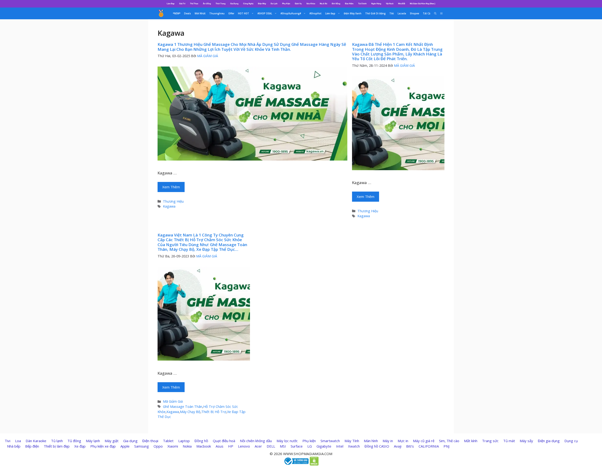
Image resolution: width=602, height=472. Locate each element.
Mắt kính (470, 440)
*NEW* (176, 13)
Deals (187, 13)
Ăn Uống (207, 4)
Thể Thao (194, 4)
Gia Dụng (234, 4)
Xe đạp (80, 446)
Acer (258, 446)
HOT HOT (243, 13)
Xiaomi (172, 446)
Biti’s (410, 446)
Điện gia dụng (549, 440)
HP (230, 446)
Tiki (391, 13)
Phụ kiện (309, 440)
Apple (125, 446)
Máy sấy (526, 440)
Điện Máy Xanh (352, 13)
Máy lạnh (93, 440)
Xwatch (354, 446)
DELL (271, 446)
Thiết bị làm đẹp (57, 446)
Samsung (141, 446)
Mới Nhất (200, 13)
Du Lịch (274, 4)
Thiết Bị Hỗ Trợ (213, 411)
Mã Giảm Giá (173, 401)
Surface (297, 446)
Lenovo (244, 446)
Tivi (7, 440)
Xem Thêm (171, 187)
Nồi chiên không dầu (256, 440)
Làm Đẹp (170, 4)
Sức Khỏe (310, 4)
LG (309, 446)
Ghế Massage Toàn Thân (182, 406)
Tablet (168, 440)
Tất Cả (426, 13)
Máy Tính (352, 440)
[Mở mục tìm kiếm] (435, 13)
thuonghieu (217, 13)
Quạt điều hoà (224, 440)
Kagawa (169, 206)
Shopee (414, 13)
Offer (231, 13)
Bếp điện (32, 446)
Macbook (203, 446)
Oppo (158, 446)
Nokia (187, 446)
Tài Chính (362, 4)
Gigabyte (324, 446)
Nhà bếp (13, 446)
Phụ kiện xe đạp (103, 446)
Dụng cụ (571, 440)
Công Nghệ (248, 4)
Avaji (397, 446)
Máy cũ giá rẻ (423, 440)
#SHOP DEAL (264, 13)
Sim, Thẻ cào (449, 440)
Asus (219, 446)
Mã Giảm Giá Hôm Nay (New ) (422, 4)
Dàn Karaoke (36, 440)
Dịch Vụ (298, 4)
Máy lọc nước (287, 440)
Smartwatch (330, 440)
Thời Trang (221, 4)
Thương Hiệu (173, 201)
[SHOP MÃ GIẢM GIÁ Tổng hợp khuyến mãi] (161, 13)
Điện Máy (262, 4)
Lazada (402, 13)
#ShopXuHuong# (291, 13)
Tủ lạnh (57, 440)
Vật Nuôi (389, 4)
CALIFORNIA (429, 446)
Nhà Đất (401, 4)
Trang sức (490, 440)
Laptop (184, 440)
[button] (441, 13)
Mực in (403, 440)
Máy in (388, 440)
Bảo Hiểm (349, 4)
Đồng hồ (201, 440)
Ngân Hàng (376, 4)
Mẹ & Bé (323, 4)
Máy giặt (112, 440)
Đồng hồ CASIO (376, 446)
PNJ (446, 446)
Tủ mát (509, 440)
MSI (283, 446)
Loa (18, 440)
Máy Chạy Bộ (190, 411)
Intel (339, 446)
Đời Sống (336, 4)
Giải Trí (182, 4)
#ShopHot (315, 13)
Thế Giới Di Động (375, 13)
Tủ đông (74, 440)
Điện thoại (150, 440)
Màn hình (371, 440)
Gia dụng (130, 440)
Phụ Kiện (286, 4)
